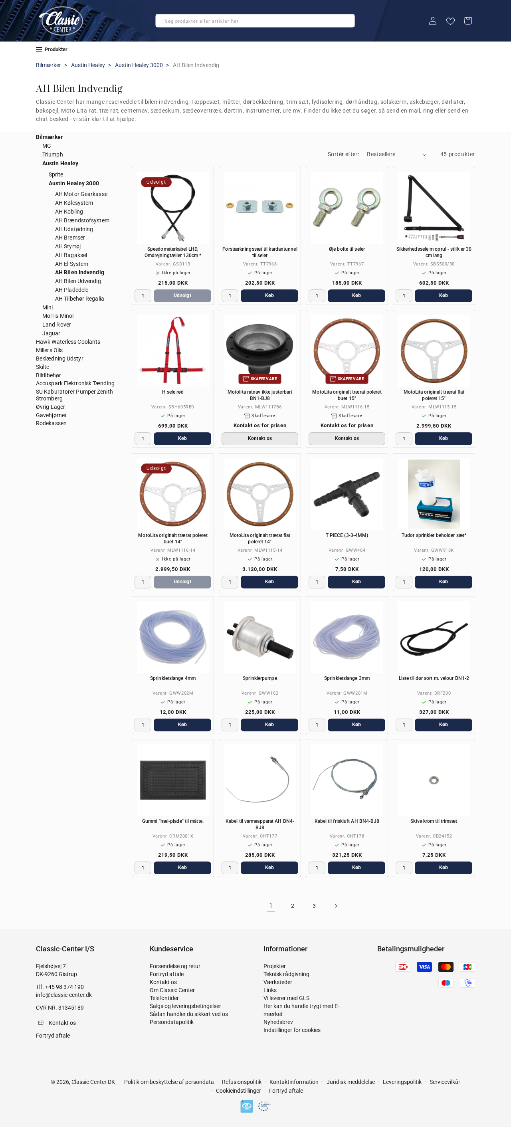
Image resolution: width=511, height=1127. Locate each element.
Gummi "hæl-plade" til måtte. (173, 821)
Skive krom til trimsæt (433, 821)
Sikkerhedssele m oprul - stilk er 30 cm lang (434, 252)
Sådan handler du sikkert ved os (189, 1014)
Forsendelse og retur (175, 966)
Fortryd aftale (167, 974)
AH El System (71, 264)
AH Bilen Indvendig (79, 272)
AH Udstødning (74, 229)
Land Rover (56, 324)
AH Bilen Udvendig (78, 281)
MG (46, 146)
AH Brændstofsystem (82, 220)
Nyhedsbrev (278, 1022)
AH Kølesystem (74, 203)
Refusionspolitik (241, 1082)
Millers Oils (49, 350)
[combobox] (255, 20)
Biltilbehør (48, 375)
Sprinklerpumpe (260, 678)
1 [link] (271, 905)
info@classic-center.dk (64, 995)
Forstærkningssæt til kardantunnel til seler (259, 252)
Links (270, 990)
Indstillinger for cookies (292, 1030)
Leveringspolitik (402, 1082)
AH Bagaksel (71, 255)
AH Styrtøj (68, 246)
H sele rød (173, 392)
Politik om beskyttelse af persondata (169, 1082)
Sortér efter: (343, 154)
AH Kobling (69, 211)
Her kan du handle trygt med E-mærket (301, 1010)
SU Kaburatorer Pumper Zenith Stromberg (74, 395)
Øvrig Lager (50, 407)
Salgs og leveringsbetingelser (185, 1006)
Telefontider (164, 998)
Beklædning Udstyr (59, 358)
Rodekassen (51, 423)
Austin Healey (88, 65)
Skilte (43, 367)
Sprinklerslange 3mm (347, 678)
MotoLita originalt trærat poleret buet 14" (172, 539)
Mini (47, 307)
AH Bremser (70, 237)
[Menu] (39, 49)
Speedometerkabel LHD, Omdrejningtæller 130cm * (173, 252)
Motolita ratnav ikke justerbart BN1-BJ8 (260, 395)
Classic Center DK (93, 1082)
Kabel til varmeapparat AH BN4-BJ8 (260, 824)
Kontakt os (163, 982)
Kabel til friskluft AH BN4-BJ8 (347, 821)
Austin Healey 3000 (139, 65)
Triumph (52, 154)
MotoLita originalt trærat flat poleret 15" (434, 395)
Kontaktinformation (294, 1082)
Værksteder (277, 982)
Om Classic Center (172, 990)
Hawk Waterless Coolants (68, 342)
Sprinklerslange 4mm (173, 678)
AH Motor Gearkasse (81, 194)
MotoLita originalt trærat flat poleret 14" (260, 539)
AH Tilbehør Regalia (79, 298)
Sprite (56, 174)
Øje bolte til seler (347, 249)
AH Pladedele (71, 290)
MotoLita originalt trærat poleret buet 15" (346, 395)
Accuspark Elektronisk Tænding (75, 383)
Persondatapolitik (172, 1022)
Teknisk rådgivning (286, 974)
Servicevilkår (445, 1082)
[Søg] (164, 23)
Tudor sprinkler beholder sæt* (434, 535)
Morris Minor (58, 316)
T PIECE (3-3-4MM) (347, 535)
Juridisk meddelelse (351, 1082)
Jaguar (51, 333)
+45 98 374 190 (64, 987)
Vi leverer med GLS (286, 998)
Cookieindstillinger (238, 1090)
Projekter (274, 966)
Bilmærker (48, 65)
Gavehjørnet (51, 415)
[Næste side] (336, 906)
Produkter (56, 49)
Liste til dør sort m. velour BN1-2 (434, 678)
